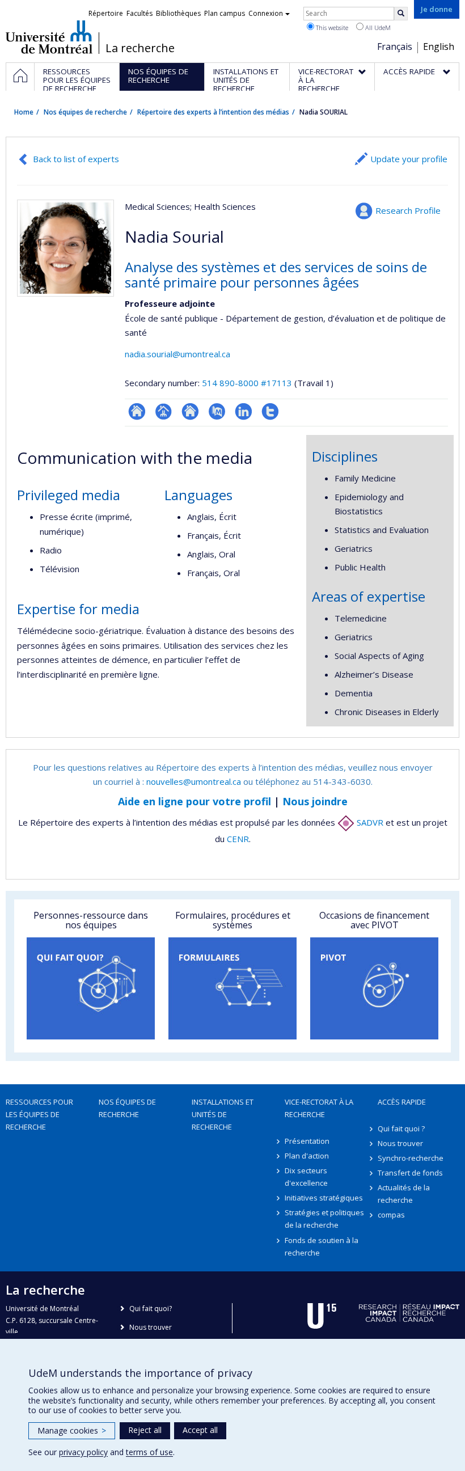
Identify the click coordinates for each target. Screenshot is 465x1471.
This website (331, 27)
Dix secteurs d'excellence (306, 1176)
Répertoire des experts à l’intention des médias (213, 112)
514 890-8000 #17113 (247, 382)
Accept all (200, 1429)
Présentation (307, 1141)
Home (23, 112)
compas (391, 1215)
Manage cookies (71, 1430)
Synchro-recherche (410, 1158)
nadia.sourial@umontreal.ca (177, 354)
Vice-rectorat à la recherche (319, 1108)
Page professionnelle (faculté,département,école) (163, 411)
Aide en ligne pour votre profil (194, 801)
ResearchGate (137, 411)
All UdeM (377, 27)
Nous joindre (315, 801)
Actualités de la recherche (404, 1193)
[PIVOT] (374, 988)
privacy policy (83, 1452)
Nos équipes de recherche (85, 112)
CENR (238, 838)
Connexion (265, 13)
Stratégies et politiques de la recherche (324, 1218)
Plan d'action (307, 1156)
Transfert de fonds (410, 1173)
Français (394, 46)
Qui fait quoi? (150, 1308)
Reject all (145, 1429)
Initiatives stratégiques (324, 1198)
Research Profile (408, 210)
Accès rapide (402, 1102)
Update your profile (408, 158)
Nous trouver (400, 1143)
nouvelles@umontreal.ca (193, 781)
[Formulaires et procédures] (232, 988)
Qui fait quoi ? (401, 1128)
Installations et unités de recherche (222, 1114)
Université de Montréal (49, 37)
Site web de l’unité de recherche (190, 411)
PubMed (217, 411)
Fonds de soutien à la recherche (321, 1246)
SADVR (368, 822)
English (438, 46)
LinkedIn (243, 411)
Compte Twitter (270, 411)
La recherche (140, 48)
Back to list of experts (76, 158)
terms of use (149, 1452)
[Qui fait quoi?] (91, 988)
